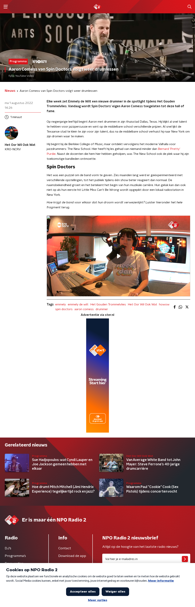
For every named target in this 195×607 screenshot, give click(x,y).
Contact (64, 548)
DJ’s (8, 548)
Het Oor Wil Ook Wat (142, 304)
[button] (5, 6)
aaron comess (84, 309)
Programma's (15, 556)
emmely (60, 304)
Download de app (72, 556)
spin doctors (64, 309)
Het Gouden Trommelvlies (108, 304)
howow (164, 304)
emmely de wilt (78, 304)
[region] (118, 256)
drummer (102, 309)
